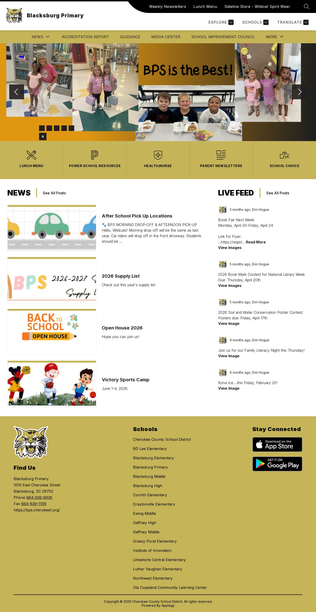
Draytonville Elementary (154, 504)
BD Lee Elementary (150, 448)
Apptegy (168, 605)
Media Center (165, 36)
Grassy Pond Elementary (155, 541)
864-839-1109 (33, 503)
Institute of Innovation (152, 550)
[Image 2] (49, 128)
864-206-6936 (39, 497)
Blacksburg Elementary (153, 458)
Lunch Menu (205, 6)
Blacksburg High (147, 485)
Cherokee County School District (162, 439)
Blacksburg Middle (149, 476)
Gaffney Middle (146, 532)
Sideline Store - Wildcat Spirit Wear (257, 6)
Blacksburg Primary (150, 467)
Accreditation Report (85, 36)
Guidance (130, 36)
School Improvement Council (223, 36)
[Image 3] (56, 128)
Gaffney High (144, 522)
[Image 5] (71, 128)
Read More (256, 242)
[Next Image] (299, 92)
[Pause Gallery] (42, 136)
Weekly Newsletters (167, 6)
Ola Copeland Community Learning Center (170, 587)
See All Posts (54, 193)
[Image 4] (64, 128)
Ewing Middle (144, 513)
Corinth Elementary (150, 495)
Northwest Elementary (153, 578)
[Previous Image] (16, 92)
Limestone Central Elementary (159, 559)
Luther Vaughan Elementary (157, 569)
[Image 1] (42, 128)
